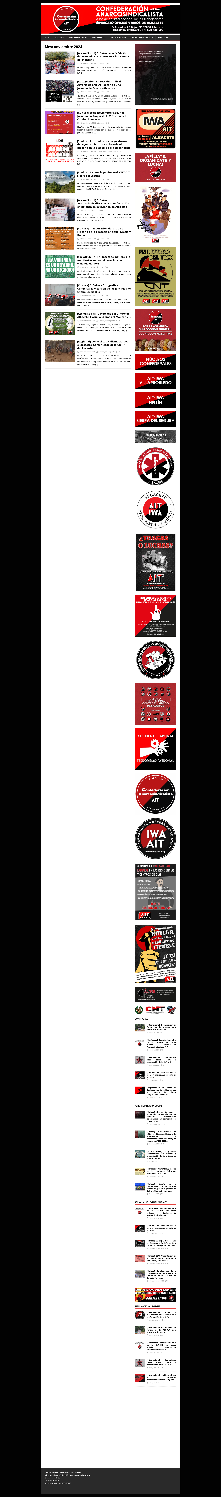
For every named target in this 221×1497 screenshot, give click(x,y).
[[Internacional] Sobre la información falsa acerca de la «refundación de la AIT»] (140, 1317)
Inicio (46, 37)
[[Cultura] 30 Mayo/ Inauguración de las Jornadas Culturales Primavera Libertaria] (140, 1174)
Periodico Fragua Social (148, 1105)
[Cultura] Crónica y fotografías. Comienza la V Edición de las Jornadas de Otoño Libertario (104, 289)
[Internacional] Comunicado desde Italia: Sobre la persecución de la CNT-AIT (161, 1059)
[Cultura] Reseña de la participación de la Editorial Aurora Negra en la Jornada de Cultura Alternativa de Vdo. (161, 1187)
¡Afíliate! (59, 37)
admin (101, 63)
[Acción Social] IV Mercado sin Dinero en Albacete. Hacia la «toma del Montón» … (104, 315)
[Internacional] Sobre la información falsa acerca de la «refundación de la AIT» (161, 1314)
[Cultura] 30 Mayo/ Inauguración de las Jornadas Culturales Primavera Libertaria (161, 1171)
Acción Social (99, 37)
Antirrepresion (118, 37)
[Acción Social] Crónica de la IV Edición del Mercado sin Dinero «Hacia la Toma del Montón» (103, 56)
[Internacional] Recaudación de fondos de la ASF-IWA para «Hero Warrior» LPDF (161, 1027)
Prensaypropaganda (107, 151)
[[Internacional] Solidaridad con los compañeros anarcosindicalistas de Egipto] (140, 1380)
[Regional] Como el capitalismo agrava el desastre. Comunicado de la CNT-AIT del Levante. (102, 345)
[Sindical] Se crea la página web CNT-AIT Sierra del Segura (103, 174)
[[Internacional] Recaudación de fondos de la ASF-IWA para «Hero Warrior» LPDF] (140, 1030)
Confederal (141, 1018)
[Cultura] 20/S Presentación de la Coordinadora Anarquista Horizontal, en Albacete (161, 1258)
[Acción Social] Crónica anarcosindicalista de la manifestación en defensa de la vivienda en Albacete (103, 203)
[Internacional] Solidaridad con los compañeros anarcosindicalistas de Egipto (161, 1377)
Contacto (163, 37)
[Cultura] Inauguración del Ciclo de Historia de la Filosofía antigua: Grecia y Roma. (104, 232)
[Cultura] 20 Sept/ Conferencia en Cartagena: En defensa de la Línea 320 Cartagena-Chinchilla (161, 1243)
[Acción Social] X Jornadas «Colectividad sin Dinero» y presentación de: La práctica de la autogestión (161, 1155)
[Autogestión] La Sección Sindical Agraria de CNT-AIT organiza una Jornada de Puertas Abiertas (99, 85)
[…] (80, 73)
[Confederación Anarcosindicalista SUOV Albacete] (110, 33)
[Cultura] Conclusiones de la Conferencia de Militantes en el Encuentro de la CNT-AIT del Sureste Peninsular (161, 1274)
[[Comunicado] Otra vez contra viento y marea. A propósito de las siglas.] (140, 1077)
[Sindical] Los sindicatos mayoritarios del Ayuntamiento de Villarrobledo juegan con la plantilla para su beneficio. (104, 144)
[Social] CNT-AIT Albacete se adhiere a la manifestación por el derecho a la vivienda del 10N (103, 260)
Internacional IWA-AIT (147, 1306)
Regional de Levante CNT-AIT (151, 1202)
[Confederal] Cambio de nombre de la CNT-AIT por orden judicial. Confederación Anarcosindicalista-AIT (161, 1043)
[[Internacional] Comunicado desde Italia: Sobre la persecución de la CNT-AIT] (140, 1062)
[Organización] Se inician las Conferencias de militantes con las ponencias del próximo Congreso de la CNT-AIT (161, 1091)
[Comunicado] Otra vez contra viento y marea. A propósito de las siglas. (161, 1074)
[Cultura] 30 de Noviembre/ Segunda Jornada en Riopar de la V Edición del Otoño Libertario (101, 116)
